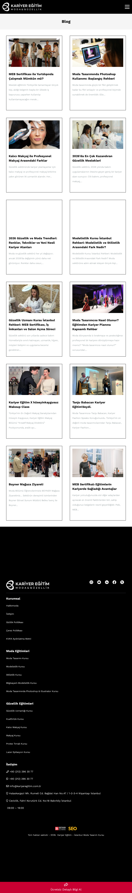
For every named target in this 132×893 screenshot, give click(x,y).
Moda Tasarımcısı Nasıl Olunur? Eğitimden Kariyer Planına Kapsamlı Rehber (95, 324)
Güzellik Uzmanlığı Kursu (19, 710)
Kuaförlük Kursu (15, 719)
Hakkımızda (12, 605)
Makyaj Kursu (13, 735)
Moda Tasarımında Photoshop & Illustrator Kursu (32, 691)
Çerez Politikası (14, 630)
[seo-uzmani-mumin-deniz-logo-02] (72, 828)
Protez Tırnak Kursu (16, 743)
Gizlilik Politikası (14, 622)
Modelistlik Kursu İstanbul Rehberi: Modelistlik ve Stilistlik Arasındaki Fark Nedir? (96, 242)
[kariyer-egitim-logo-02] (21, 7)
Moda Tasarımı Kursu (17, 658)
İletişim (10, 614)
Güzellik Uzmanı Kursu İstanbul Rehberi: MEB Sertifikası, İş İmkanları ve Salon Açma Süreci (32, 324)
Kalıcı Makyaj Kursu (16, 727)
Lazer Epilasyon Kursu (18, 752)
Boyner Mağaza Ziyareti (26, 484)
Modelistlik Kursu (15, 666)
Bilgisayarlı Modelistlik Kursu (21, 683)
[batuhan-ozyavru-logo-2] (60, 828)
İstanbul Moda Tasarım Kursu (89, 835)
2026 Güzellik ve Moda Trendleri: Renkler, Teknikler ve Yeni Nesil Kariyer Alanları (33, 242)
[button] (127, 6)
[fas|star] (91, 582)
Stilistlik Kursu (14, 674)
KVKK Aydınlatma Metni (18, 638)
